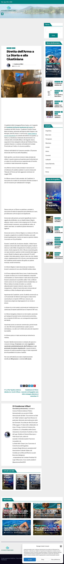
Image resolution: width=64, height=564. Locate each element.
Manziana (48, 143)
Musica (42, 508)
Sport (58, 63)
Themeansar (4, 559)
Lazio (56, 113)
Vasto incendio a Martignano (59, 257)
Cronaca (9, 48)
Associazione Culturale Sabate (21, 450)
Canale (48, 147)
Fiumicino (48, 167)
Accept (30, 559)
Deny (42, 559)
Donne (10, 508)
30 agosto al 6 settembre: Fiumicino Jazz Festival (46, 512)
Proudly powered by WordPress (8, 558)
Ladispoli (48, 159)
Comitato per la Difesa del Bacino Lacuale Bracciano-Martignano (24, 454)
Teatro (56, 92)
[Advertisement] (21, 34)
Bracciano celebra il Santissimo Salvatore (58, 118)
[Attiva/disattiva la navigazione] (61, 13)
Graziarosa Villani (18, 64)
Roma (13, 48)
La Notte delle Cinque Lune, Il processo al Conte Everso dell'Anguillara (24, 445)
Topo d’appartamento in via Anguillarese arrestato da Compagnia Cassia (47, 530)
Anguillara (48, 130)
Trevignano (49, 139)
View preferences (55, 559)
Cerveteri (48, 155)
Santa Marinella (50, 163)
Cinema (5, 508)
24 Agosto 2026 (52, 71)
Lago (54, 63)
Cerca (47, 24)
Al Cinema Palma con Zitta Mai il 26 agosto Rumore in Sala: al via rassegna (16, 513)
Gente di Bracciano (30, 434)
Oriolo (47, 151)
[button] (61, 546)
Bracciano (49, 63)
